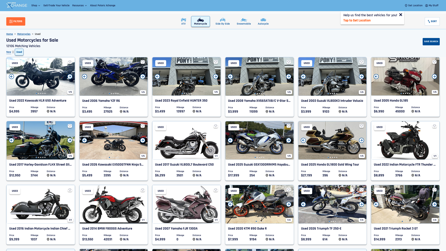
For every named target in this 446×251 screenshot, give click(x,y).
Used (19, 52)
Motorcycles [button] (23, 34)
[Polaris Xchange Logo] (16, 5)
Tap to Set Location (357, 20)
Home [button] (9, 34)
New (8, 52)
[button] (36, 5)
